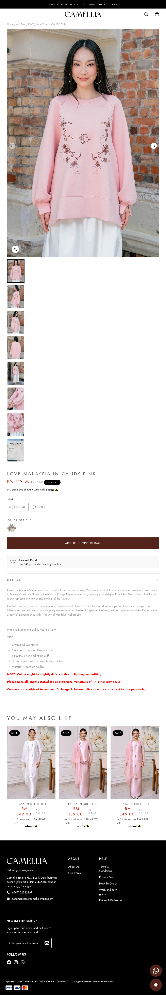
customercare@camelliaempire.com (32, 899)
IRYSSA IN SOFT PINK (31, 804)
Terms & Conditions (105, 869)
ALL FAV (21, 24)
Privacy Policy (107, 877)
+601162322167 (22, 892)
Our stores (74, 873)
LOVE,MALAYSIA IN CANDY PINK (47, 24)
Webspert (109, 981)
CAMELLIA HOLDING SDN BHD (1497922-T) (46, 981)
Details (14, 580)
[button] (12, 146)
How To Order (108, 883)
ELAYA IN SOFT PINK (83, 804)
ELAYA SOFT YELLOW (134, 804)
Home (10, 24)
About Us (73, 867)
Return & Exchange (110, 900)
